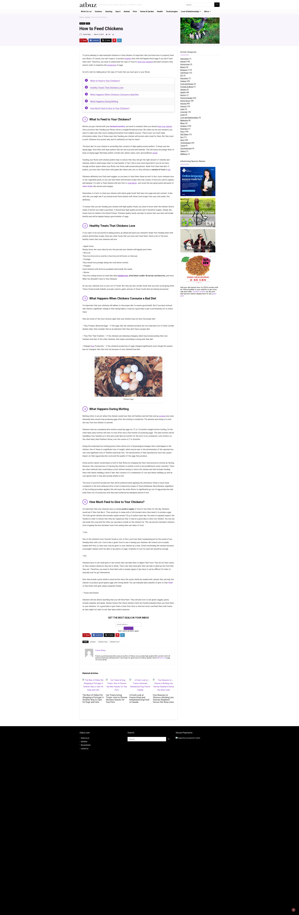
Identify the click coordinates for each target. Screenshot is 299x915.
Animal (127, 11)
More (206, 11)
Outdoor (98, 11)
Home (81, 17)
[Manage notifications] (293, 910)
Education (184, 78)
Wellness (183, 154)
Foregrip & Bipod (186, 87)
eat (169, 170)
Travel (182, 146)
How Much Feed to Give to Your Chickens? (110, 108)
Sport (118, 11)
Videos (183, 151)
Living (182, 115)
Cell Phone (184, 73)
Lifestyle (183, 112)
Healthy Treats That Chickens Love (106, 87)
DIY (181, 76)
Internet (183, 106)
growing (162, 416)
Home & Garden (147, 11)
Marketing (184, 120)
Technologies (172, 11)
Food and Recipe (186, 84)
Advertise (84, 741)
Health (160, 11)
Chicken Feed (102, 642)
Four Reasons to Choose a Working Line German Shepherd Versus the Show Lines (163, 698)
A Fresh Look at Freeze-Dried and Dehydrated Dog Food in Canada (139, 698)
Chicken (93, 642)
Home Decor (185, 101)
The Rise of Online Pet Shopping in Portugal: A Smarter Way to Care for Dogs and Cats (93, 698)
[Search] (217, 4)
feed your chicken (164, 126)
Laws (182, 109)
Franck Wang (87, 34)
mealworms (123, 276)
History (183, 95)
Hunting (108, 11)
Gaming (183, 90)
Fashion (183, 81)
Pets (135, 11)
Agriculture (184, 59)
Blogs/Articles (86, 745)
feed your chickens (145, 62)
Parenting (184, 129)
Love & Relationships (190, 11)
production (111, 65)
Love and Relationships (189, 118)
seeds (154, 153)
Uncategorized (186, 148)
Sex (181, 137)
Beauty (183, 67)
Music (182, 123)
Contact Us (84, 748)
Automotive (185, 64)
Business (183, 70)
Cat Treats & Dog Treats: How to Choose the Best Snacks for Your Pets (116, 698)
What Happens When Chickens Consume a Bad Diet (114, 94)
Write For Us (161, 658)
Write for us (86, 11)
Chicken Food (114, 642)
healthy (128, 58)
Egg (92, 346)
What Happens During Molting (104, 101)
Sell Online (184, 134)
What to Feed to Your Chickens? (105, 81)
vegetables (132, 183)
